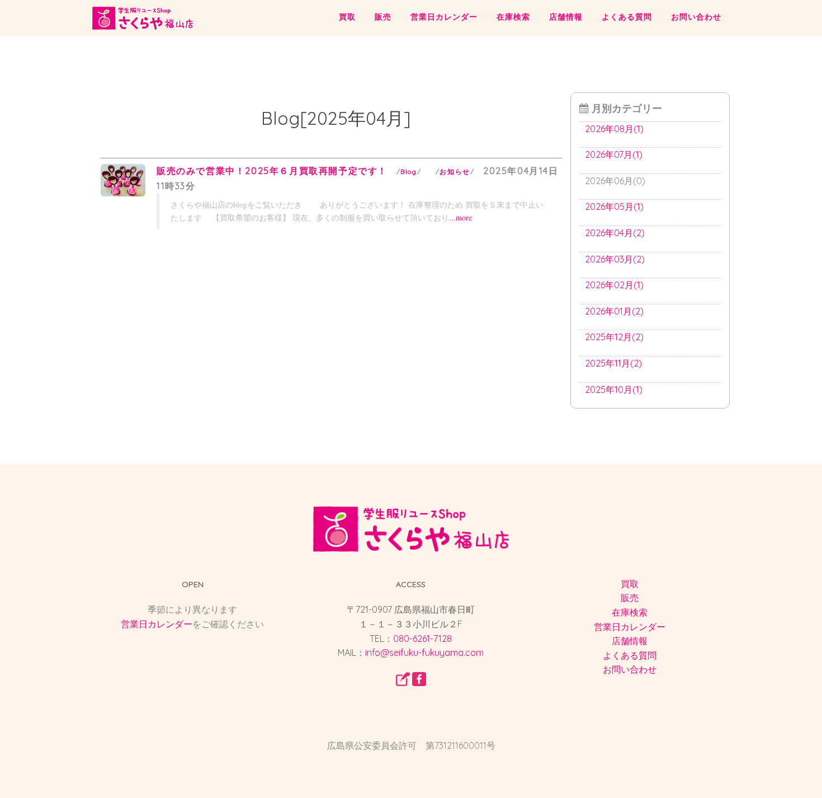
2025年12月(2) (614, 336)
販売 (383, 17)
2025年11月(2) (613, 363)
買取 (347, 17)
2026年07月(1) (614, 154)
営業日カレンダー (444, 17)
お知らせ (455, 171)
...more (460, 217)
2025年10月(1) (614, 389)
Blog (408, 171)
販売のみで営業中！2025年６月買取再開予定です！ (272, 170)
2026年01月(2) (614, 311)
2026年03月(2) (615, 259)
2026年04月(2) (615, 232)
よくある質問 (627, 17)
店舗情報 (566, 17)
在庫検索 (513, 17)
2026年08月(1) (614, 128)
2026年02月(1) (614, 284)
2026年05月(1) (614, 206)
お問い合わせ (696, 17)
